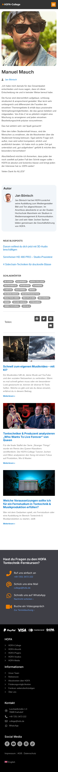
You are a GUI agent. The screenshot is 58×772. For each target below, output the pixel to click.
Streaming (35, 302)
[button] (53, 4)
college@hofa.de (22, 588)
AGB (19, 753)
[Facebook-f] (7, 743)
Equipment (21, 282)
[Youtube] (13, 743)
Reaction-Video (11, 298)
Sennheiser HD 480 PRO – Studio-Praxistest (27, 257)
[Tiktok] (32, 743)
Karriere (37, 286)
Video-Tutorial (11, 306)
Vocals (26, 306)
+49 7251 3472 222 (23, 576)
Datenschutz (30, 753)
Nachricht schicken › (24, 599)
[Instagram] (19, 743)
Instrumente (10, 286)
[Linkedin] (26, 743)
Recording (44, 298)
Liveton (8, 290)
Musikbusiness (11, 294)
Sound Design (19, 302)
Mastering (20, 290)
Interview (25, 286)
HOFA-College (37, 282)
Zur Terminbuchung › (24, 610)
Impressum (10, 753)
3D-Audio (8, 282)
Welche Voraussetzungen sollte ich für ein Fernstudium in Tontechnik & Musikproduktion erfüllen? (27, 504)
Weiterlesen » (9, 396)
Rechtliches (29, 298)
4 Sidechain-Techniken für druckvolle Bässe (27, 264)
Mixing (32, 290)
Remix (7, 302)
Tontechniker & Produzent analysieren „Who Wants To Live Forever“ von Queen (29, 437)
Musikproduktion (30, 294)
